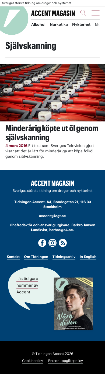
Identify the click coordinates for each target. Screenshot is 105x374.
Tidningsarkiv (63, 256)
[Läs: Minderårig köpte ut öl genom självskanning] (52, 92)
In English (88, 256)
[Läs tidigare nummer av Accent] (73, 304)
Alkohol (38, 24)
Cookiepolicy (32, 360)
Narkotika (59, 24)
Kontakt (13, 256)
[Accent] (52, 183)
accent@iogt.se (52, 216)
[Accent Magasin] (53, 13)
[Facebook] (42, 243)
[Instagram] (52, 243)
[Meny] (96, 13)
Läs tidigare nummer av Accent (27, 285)
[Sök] (83, 13)
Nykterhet (81, 24)
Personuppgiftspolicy (65, 360)
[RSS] (63, 243)
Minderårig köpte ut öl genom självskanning (51, 132)
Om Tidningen (36, 256)
